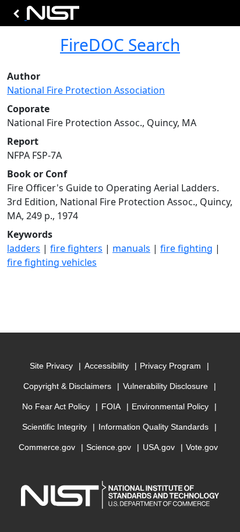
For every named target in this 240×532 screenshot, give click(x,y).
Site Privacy (51, 365)
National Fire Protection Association (86, 90)
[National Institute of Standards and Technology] (44, 16)
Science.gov (108, 447)
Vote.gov (202, 447)
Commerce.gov (47, 447)
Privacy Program (170, 365)
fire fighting (186, 248)
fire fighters (76, 248)
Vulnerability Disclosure (165, 386)
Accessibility (106, 365)
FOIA (111, 406)
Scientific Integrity (54, 426)
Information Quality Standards (153, 426)
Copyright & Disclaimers (67, 386)
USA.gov (159, 447)
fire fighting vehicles (52, 262)
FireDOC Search (120, 45)
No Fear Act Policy (56, 406)
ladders (23, 248)
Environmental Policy (170, 406)
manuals (131, 248)
